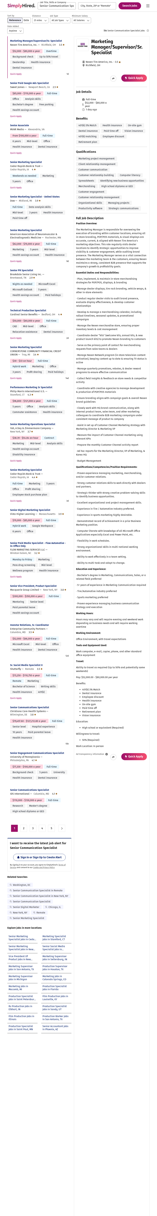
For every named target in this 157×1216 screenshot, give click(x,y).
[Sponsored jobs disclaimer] (148, 30)
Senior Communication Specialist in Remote (38, 890)
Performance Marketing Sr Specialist (31, 387)
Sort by (10, 15)
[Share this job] (113, 78)
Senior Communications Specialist (29, 707)
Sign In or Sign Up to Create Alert (41, 857)
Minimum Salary (80, 16)
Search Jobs (129, 5)
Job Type (54, 16)
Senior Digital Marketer (26, 907)
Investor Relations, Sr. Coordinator (29, 625)
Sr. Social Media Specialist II (26, 665)
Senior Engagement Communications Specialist (37, 753)
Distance (36, 16)
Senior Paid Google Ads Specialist (29, 83)
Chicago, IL (54, 907)
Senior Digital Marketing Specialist (30, 510)
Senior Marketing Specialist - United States (35, 196)
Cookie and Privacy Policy (44, 867)
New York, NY (20, 912)
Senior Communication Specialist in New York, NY (40, 896)
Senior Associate (19, 125)
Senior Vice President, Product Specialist (33, 585)
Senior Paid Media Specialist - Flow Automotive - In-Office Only (38, 544)
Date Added (13, 26)
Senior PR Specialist (21, 270)
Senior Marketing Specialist (26, 162)
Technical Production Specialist (28, 310)
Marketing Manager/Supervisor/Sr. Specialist (36, 40)
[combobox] (57, 5)
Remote (40, 912)
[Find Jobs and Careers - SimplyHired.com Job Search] (21, 6)
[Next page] (61, 828)
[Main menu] (148, 6)
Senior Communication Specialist (31, 901)
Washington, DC (21, 884)
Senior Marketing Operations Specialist (32, 424)
